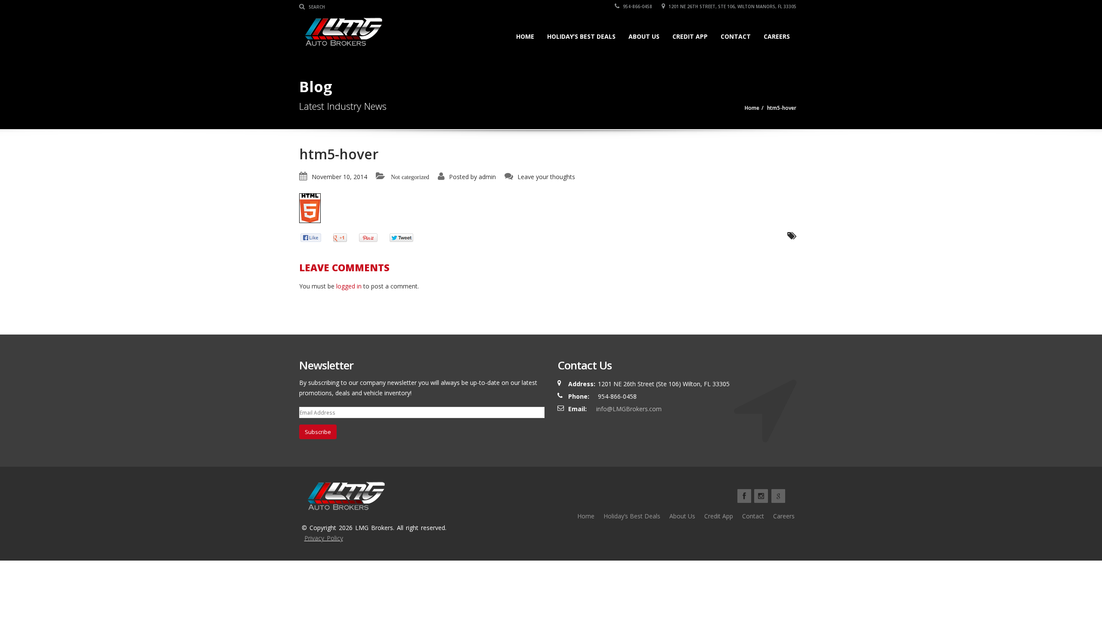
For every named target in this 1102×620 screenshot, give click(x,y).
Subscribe (318, 432)
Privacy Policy (323, 538)
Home (525, 36)
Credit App (690, 36)
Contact (736, 36)
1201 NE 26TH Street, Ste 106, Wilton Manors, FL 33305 (731, 6)
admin (487, 177)
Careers (777, 36)
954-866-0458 (637, 6)
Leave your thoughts (546, 177)
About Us (643, 36)
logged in (349, 286)
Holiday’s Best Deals (581, 36)
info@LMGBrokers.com (629, 409)
